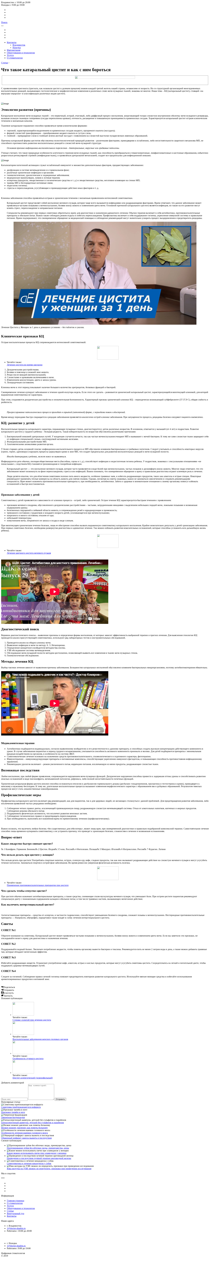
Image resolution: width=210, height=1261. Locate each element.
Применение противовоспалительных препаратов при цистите (38, 885)
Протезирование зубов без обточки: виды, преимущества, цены (38, 1148)
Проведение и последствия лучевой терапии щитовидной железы (39, 1158)
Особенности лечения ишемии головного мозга (24, 1133)
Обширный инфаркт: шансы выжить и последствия (26, 1138)
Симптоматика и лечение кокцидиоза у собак (29, 1163)
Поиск (4, 22)
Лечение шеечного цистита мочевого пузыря (29, 553)
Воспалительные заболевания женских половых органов (40, 1039)
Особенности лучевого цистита (28, 1058)
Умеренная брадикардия (13, 1117)
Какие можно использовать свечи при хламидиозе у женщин (36, 1153)
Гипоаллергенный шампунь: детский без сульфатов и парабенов (32, 1122)
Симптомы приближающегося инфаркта (21, 1107)
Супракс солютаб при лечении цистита (32, 1020)
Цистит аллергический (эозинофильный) (33, 1078)
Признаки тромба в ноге (13, 1112)
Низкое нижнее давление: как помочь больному (24, 1127)
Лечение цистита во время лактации (24, 365)
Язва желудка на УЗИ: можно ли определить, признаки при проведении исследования (49, 1168)
